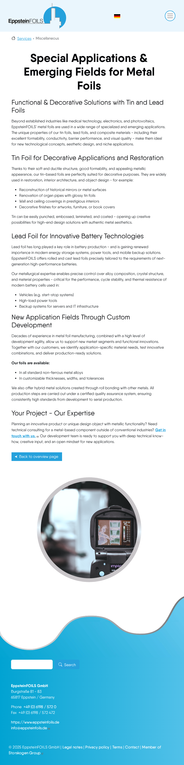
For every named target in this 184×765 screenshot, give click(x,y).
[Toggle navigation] (170, 16)
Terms (117, 747)
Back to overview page (38, 456)
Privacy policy (97, 747)
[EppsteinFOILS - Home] (37, 16)
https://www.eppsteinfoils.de (35, 722)
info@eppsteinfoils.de (29, 728)
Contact (132, 747)
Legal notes (72, 747)
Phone (17, 707)
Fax (14, 712)
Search (70, 665)
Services (24, 38)
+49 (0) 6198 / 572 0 (39, 707)
